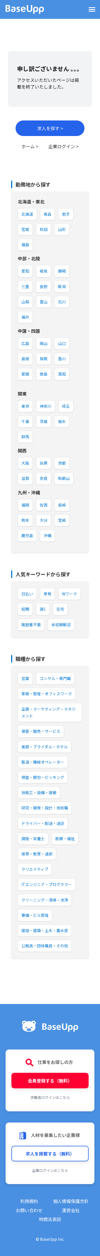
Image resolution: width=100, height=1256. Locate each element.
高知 (62, 374)
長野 (44, 286)
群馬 (25, 436)
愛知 (25, 271)
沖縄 (47, 535)
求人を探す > (50, 128)
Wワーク (69, 593)
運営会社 (71, 1210)
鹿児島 (27, 535)
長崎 (62, 505)
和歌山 (64, 478)
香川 (62, 358)
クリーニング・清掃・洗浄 (44, 900)
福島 (25, 244)
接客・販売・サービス (40, 731)
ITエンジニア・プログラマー (46, 884)
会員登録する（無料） (50, 1080)
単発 (47, 593)
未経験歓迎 (61, 624)
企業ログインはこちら (50, 1170)
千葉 (25, 421)
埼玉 (66, 406)
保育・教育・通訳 (36, 854)
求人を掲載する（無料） (50, 1153)
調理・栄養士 (33, 838)
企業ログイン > (63, 146)
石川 (62, 301)
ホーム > (29, 146)
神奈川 (45, 406)
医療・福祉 (65, 838)
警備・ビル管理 (35, 915)
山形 (62, 229)
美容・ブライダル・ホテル (44, 746)
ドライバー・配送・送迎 (42, 823)
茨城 (44, 421)
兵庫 (44, 463)
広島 (25, 343)
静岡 (62, 271)
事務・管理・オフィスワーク (46, 693)
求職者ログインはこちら (50, 1097)
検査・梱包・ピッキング (42, 777)
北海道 (27, 214)
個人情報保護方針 (71, 1201)
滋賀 (25, 478)
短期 (25, 609)
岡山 (44, 343)
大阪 (25, 463)
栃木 (62, 421)
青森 (47, 214)
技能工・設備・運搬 (38, 792)
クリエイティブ (34, 869)
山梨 (25, 301)
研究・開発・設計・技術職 (44, 808)
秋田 (44, 229)
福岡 (25, 505)
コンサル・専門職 (55, 678)
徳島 (44, 374)
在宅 (60, 609)
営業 (25, 678)
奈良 (44, 478)
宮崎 (62, 520)
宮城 (25, 229)
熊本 (25, 520)
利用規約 (29, 1201)
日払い (27, 593)
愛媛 (25, 374)
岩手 (66, 214)
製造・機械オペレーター (42, 762)
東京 (25, 406)
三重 (25, 286)
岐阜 (44, 271)
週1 (43, 609)
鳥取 (44, 358)
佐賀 (44, 505)
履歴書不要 (31, 624)
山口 (62, 343)
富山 (44, 301)
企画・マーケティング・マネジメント (48, 712)
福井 (25, 317)
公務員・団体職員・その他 (44, 945)
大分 (44, 520)
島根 (25, 358)
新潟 (62, 286)
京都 (62, 463)
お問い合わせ (29, 1210)
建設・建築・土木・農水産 (44, 930)
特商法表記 (50, 1219)
